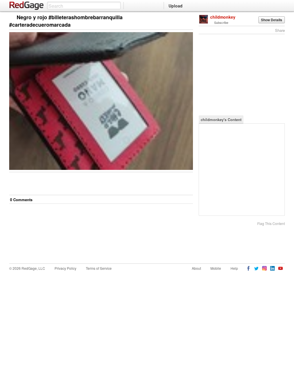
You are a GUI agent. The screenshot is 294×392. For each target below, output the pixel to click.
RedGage (26, 5)
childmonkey (222, 17)
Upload (176, 6)
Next (180, 18)
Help (234, 268)
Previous (188, 18)
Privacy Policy (65, 268)
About (196, 268)
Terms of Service (99, 268)
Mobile (215, 268)
